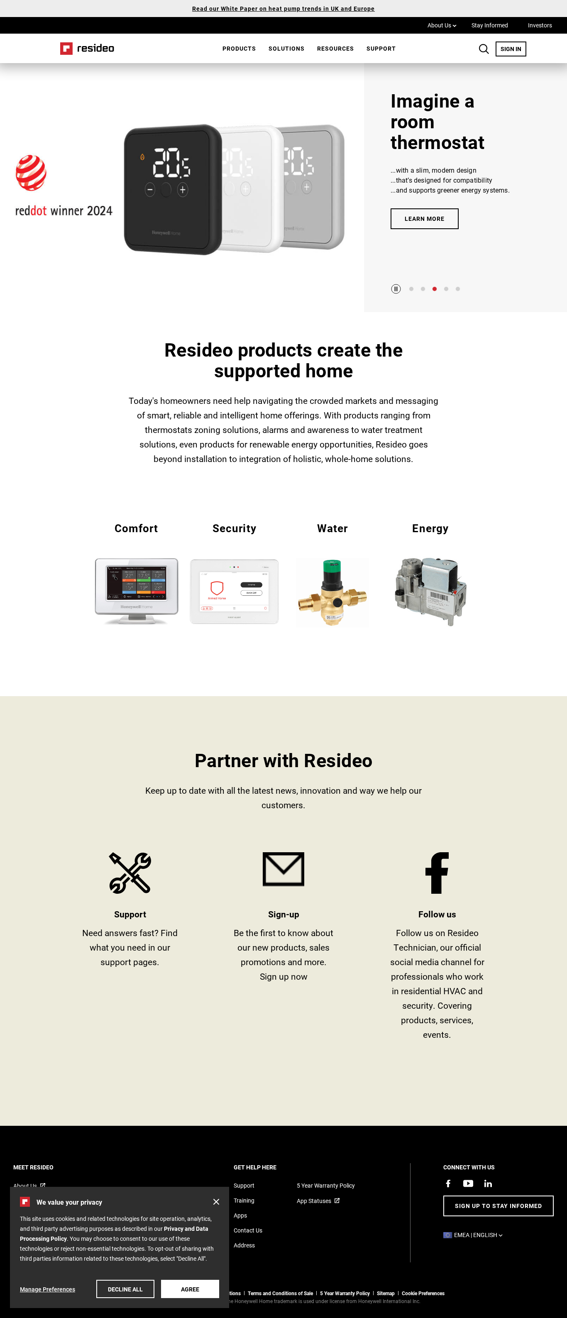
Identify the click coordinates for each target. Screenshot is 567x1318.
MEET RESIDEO (44, 1167)
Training (244, 1200)
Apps (240, 1215)
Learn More (425, 219)
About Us (442, 25)
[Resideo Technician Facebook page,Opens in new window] (448, 1183)
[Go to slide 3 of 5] (434, 288)
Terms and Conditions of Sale (280, 1293)
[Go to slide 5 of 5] (457, 288)
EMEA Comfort (136, 573)
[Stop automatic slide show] (396, 289)
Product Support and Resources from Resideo (130, 949)
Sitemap (386, 1293)
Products (239, 48)
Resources (335, 48)
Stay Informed (490, 25)
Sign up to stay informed (498, 1206)
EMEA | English (480, 1235)
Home (84, 48)
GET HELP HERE (266, 1167)
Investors (540, 25)
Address (244, 1245)
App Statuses (314, 1201)
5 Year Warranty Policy (326, 1185)
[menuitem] (239, 48)
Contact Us (248, 1230)
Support (381, 48)
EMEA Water (332, 574)
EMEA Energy (430, 573)
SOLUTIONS (287, 48)
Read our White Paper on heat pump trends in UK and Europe (283, 8)
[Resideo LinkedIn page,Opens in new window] (488, 1183)
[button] (216, 1202)
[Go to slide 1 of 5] (411, 288)
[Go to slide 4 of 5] (446, 288)
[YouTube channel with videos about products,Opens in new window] (468, 1183)
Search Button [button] (484, 49)
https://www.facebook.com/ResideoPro (437, 949)
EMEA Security (234, 573)
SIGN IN (513, 48)
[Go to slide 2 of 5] (422, 288)
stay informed (283, 949)
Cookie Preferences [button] (423, 1293)
